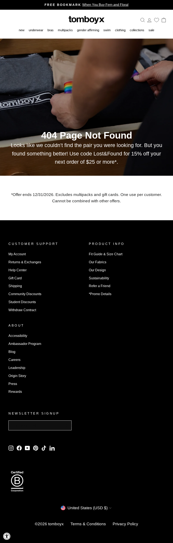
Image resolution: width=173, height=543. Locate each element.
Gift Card (15, 278)
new (21, 30)
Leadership (16, 368)
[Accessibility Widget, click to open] (7, 536)
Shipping (15, 286)
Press (12, 384)
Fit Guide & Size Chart (105, 254)
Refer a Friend (99, 286)
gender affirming (88, 30)
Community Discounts (24, 294)
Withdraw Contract (22, 310)
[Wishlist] (156, 20)
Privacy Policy (125, 524)
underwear (36, 30)
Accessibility (17, 336)
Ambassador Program (24, 344)
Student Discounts (22, 302)
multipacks (65, 30)
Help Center (17, 270)
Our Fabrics (97, 262)
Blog (11, 352)
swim (107, 30)
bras (50, 30)
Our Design (97, 270)
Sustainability (99, 278)
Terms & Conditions (88, 524)
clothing (120, 30)
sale (151, 30)
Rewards (15, 391)
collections (137, 30)
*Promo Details (100, 294)
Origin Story (17, 376)
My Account (17, 254)
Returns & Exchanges (24, 262)
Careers (14, 360)
